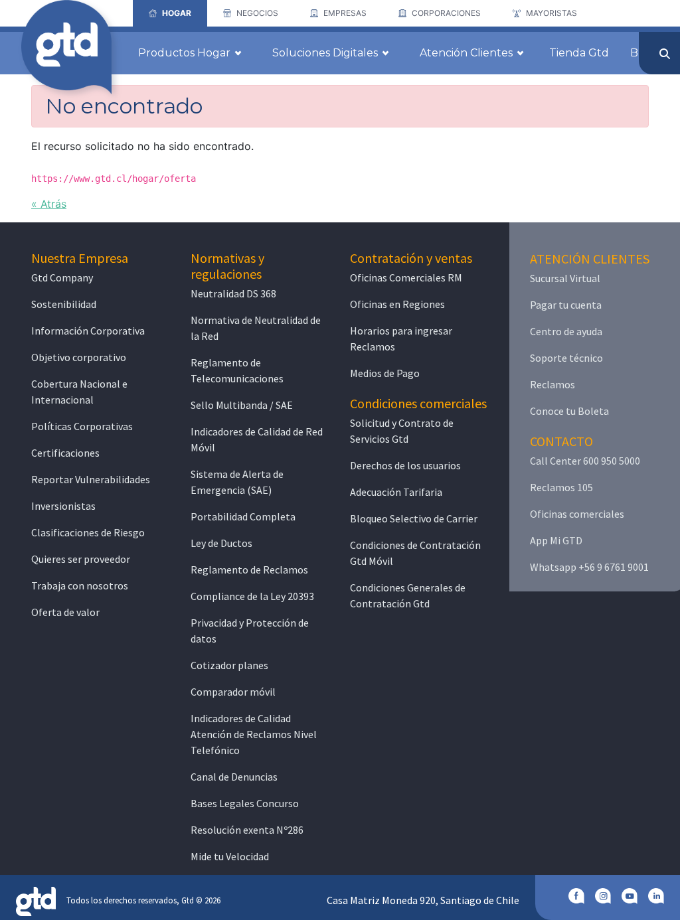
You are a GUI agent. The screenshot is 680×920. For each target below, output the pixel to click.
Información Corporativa (88, 330)
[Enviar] (664, 54)
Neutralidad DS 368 (233, 293)
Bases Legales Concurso (245, 803)
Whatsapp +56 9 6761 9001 (589, 567)
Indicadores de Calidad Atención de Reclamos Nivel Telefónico (254, 734)
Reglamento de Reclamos (249, 569)
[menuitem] (170, 13)
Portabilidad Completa (243, 516)
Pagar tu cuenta (566, 304)
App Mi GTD (556, 540)
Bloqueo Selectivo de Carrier (413, 518)
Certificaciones (65, 452)
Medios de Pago (385, 373)
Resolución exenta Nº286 (247, 829)
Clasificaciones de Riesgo (88, 532)
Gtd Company (62, 277)
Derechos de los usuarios (405, 465)
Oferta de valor (65, 612)
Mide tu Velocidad (230, 856)
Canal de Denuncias (234, 776)
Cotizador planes (229, 665)
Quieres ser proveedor (80, 559)
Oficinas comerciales (577, 513)
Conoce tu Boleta (569, 411)
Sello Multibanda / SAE (242, 405)
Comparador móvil (233, 691)
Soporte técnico (566, 357)
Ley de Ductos (221, 543)
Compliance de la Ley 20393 (252, 596)
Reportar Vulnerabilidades (90, 479)
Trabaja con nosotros (79, 585)
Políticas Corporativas (82, 426)
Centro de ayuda (566, 331)
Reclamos (552, 384)
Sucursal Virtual (565, 278)
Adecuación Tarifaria (396, 491)
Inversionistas (63, 505)
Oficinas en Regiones (397, 304)
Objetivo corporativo (78, 357)
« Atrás (48, 203)
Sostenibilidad (63, 304)
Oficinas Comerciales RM (406, 277)
